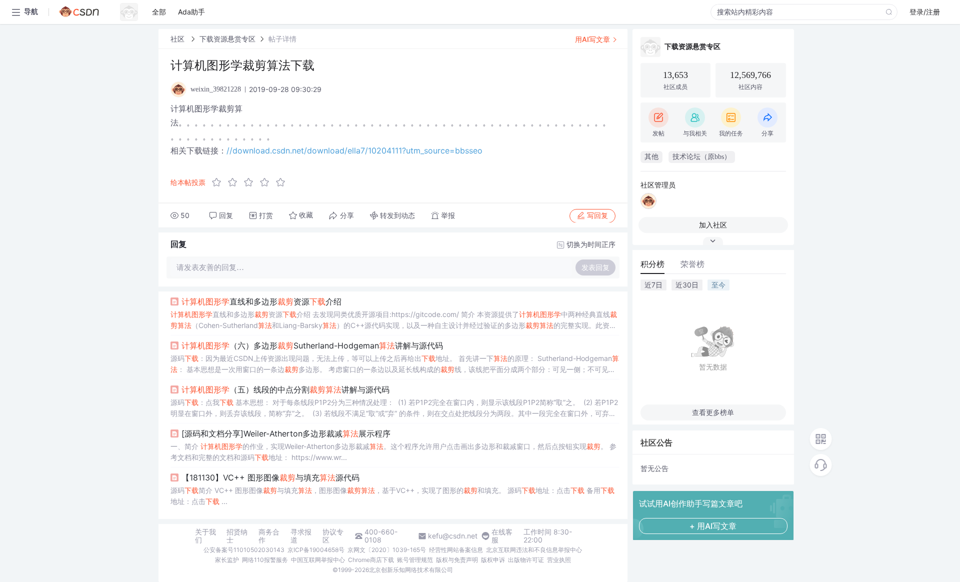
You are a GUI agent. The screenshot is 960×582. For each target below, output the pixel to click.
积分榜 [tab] (652, 264)
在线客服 (502, 536)
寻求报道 (301, 536)
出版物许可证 (526, 560)
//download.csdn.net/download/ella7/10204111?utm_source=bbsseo (354, 151)
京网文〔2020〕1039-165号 (387, 550)
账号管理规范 (415, 560)
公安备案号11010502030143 (244, 550)
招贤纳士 (237, 536)
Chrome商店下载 (371, 560)
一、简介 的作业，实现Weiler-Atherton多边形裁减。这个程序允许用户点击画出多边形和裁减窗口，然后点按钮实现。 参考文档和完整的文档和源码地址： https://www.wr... (393, 452)
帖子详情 (282, 38)
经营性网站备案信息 (456, 550)
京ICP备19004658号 (316, 550)
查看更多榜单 (713, 412)
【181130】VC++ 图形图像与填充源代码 (271, 477)
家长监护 (227, 560)
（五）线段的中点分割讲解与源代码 (286, 389)
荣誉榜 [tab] (692, 264)
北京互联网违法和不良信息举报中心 (534, 550)
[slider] (252, 183)
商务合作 (269, 536)
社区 (178, 38)
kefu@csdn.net (453, 536)
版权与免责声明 (457, 560)
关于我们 (205, 536)
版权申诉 (493, 560)
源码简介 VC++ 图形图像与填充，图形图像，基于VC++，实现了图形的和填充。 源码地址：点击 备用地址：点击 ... (392, 496)
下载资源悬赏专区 (228, 38)
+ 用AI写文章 (713, 526)
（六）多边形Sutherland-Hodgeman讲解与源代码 (312, 345)
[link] (178, 38)
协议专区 (333, 536)
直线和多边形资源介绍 (262, 301)
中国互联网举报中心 (318, 560)
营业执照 (559, 560)
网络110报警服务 (265, 560)
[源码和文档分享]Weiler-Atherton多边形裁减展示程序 (286, 433)
